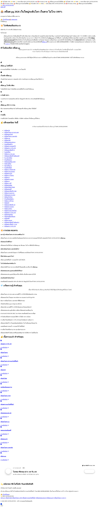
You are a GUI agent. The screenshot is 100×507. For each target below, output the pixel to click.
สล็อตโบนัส (9, 498)
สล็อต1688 (7, 140)
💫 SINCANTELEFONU (7, 5)
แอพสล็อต (7, 152)
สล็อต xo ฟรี (8, 183)
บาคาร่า (8, 43)
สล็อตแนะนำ (50, 498)
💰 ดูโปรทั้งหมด (5, 19)
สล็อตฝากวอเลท (9, 179)
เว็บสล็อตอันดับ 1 (9, 199)
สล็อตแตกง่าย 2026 (10, 195)
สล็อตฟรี (7, 218)
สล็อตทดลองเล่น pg (10, 142)
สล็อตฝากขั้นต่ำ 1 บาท (11, 224)
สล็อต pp (7, 177)
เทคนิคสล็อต (8, 167)
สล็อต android (8, 220)
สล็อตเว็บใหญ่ (8, 197)
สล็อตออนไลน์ (9, 134)
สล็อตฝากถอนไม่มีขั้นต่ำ (29, 498)
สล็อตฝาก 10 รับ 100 (10, 148)
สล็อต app (7, 138)
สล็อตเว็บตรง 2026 (17, 498)
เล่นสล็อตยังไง (9, 144)
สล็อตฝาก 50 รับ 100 (10, 226)
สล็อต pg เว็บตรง (9, 175)
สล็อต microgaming (10, 171)
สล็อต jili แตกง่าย (9, 193)
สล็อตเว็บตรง (57, 498)
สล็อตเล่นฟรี (8, 189)
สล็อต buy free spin (10, 154)
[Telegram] (1, 504)
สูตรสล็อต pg (8, 165)
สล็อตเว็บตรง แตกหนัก (11, 136)
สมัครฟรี (3, 7)
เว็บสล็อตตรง (8, 159)
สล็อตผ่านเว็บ (8, 173)
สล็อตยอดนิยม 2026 (10, 161)
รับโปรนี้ (90, 471)
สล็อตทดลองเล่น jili (41, 498)
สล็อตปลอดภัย (9, 214)
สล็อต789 (7, 130)
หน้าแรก (3, 498)
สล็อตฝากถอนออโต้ (10, 146)
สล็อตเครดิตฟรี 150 (10, 204)
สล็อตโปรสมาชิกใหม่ (10, 210)
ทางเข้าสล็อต (8, 158)
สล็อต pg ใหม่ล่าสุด (10, 169)
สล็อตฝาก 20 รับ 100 (10, 212)
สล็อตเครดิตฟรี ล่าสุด (10, 191)
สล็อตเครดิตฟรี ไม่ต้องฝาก (12, 222)
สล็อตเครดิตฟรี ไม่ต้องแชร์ (12, 156)
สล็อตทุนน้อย (8, 185)
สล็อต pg (44, 42)
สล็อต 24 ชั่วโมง (9, 201)
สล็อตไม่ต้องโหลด (10, 187)
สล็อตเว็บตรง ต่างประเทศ (12, 132)
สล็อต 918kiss (8, 208)
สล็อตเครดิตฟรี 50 (10, 150)
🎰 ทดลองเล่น (13, 19)
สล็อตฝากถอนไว (9, 206)
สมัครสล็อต (8, 163)
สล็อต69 (7, 202)
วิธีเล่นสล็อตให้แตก (10, 216)
